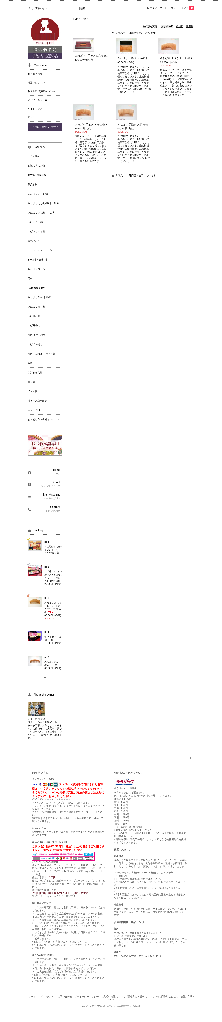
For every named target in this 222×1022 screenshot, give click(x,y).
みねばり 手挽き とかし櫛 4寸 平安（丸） (99, 124)
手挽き (85, 18)
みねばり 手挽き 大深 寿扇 (132, 124)
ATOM (110, 999)
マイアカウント (158, 8)
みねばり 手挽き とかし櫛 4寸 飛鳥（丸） (184, 58)
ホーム (32, 996)
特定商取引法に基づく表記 (171, 996)
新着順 (189, 26)
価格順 (179, 26)
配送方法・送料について (140, 996)
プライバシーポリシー (86, 996)
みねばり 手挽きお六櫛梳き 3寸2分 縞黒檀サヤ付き (107, 55)
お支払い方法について (113, 996)
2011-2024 (96, 1006)
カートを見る (183, 8)
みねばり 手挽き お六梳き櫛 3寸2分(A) (139, 58)
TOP (75, 18)
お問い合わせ (65, 996)
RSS (190, 996)
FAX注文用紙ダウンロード (45, 126)
